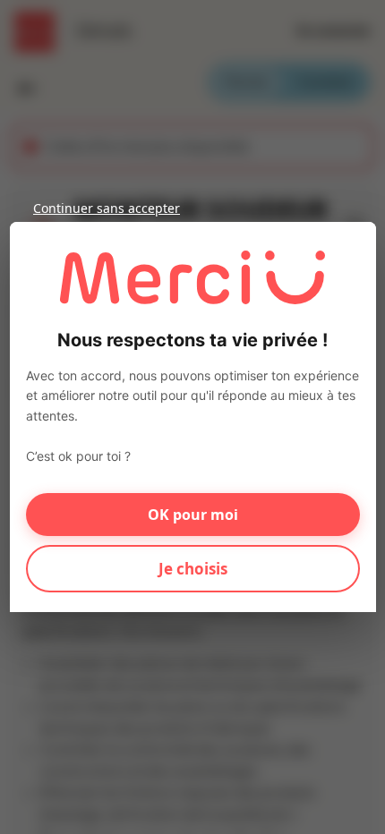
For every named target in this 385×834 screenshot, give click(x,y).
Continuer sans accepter (106, 208)
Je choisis (192, 568)
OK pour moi (193, 514)
